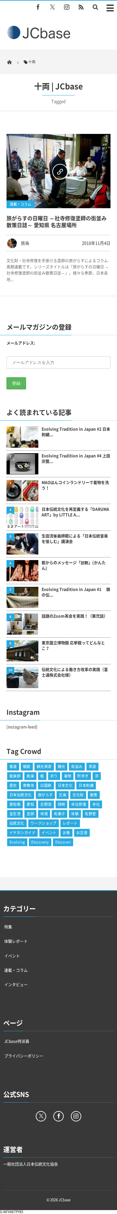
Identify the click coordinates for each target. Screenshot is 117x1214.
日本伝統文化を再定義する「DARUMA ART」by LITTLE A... (75, 512)
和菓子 (59, 814)
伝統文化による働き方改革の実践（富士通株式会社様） (75, 672)
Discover (63, 842)
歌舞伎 (28, 785)
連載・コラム (20, 204)
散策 (94, 795)
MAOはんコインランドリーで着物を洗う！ (75, 485)
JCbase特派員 (16, 1041)
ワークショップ (44, 823)
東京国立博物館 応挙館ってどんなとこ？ (73, 645)
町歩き (82, 776)
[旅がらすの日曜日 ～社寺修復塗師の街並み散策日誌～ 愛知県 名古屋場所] (58, 171)
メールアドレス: (20, 343)
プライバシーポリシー (23, 1056)
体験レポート (16, 941)
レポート (70, 823)
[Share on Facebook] (38, 6)
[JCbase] (39, 37)
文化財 (78, 795)
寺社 (96, 804)
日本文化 (65, 785)
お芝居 (81, 832)
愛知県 (14, 804)
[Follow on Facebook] (58, 1116)
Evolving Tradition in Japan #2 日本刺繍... (76, 432)
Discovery (40, 842)
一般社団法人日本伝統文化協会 (30, 1164)
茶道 (92, 766)
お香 (66, 832)
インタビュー (16, 985)
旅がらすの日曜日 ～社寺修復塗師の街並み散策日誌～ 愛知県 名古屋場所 (56, 221)
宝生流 (14, 814)
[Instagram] (66, 6)
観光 (61, 766)
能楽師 (14, 776)
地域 (44, 814)
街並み (76, 766)
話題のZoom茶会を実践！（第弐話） (75, 616)
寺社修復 (78, 804)
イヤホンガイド (22, 832)
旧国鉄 (45, 785)
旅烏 (25, 243)
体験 (75, 814)
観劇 (27, 766)
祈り (54, 776)
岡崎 (61, 804)
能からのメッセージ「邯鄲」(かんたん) (74, 565)
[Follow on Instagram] (76, 1116)
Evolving (17, 842)
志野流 (45, 804)
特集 (8, 927)
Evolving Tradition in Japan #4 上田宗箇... (76, 458)
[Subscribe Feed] (80, 6)
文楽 (62, 795)
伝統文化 (16, 823)
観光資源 (44, 766)
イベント (49, 832)
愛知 (30, 804)
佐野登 (90, 814)
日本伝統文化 (20, 795)
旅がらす (45, 795)
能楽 (30, 776)
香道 (13, 766)
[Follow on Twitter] (52, 6)
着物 (68, 776)
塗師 (30, 814)
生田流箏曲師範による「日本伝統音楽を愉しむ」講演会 (75, 538)
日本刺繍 (86, 785)
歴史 (13, 785)
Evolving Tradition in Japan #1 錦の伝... (76, 592)
